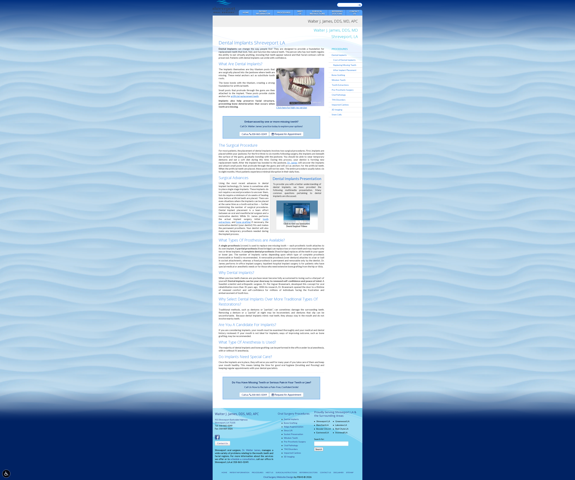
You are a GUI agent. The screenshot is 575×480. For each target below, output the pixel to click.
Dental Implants (339, 55)
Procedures (283, 12)
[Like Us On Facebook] (217, 437)
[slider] (300, 103)
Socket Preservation (293, 434)
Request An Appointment (287, 134)
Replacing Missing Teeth (344, 65)
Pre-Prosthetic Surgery (343, 90)
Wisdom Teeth (339, 80)
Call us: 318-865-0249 (254, 134)
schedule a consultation (242, 459)
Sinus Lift (288, 430)
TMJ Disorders (338, 99)
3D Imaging (337, 109)
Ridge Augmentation (293, 426)
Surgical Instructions (286, 472)
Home (246, 12)
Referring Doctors (308, 472)
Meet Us (269, 472)
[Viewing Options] (6, 474)
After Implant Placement (344, 70)
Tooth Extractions (340, 85)
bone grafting (243, 222)
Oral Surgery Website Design (278, 477)
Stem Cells (337, 114)
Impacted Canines (340, 104)
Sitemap (349, 472)
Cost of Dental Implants (344, 60)
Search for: (319, 439)
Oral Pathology (339, 95)
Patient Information (239, 472)
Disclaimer (338, 472)
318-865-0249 (225, 425)
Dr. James (292, 162)
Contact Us (222, 443)
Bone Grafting (338, 75)
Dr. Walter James (251, 450)
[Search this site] (360, 5)
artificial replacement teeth (245, 96)
